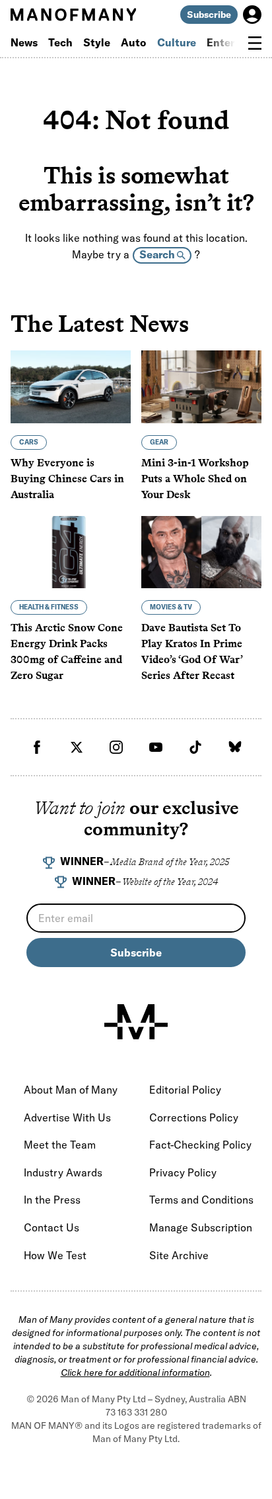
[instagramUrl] (116, 747)
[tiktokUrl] (195, 747)
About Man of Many (71, 1089)
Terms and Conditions (201, 1199)
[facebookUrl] (37, 747)
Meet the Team (60, 1144)
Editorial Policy (185, 1089)
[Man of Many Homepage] (73, 14)
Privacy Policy (183, 1172)
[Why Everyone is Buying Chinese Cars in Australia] (71, 386)
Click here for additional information (135, 1372)
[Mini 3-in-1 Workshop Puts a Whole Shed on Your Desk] (201, 386)
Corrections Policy (193, 1117)
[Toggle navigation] (255, 43)
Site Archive (179, 1255)
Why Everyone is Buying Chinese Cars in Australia (67, 478)
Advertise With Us (67, 1117)
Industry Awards (63, 1172)
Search (158, 254)
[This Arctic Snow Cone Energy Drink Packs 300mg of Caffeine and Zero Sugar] (71, 552)
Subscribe (209, 15)
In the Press (52, 1199)
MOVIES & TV (171, 607)
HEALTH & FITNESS (49, 607)
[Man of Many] (136, 1022)
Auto (134, 42)
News (24, 42)
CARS (28, 442)
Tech (60, 42)
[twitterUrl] (76, 747)
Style (96, 42)
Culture (176, 42)
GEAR (159, 442)
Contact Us (51, 1227)
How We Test (55, 1255)
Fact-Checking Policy (200, 1144)
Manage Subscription (200, 1227)
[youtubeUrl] (155, 747)
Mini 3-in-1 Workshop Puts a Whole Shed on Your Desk (195, 478)
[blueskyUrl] (235, 747)
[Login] (252, 14)
